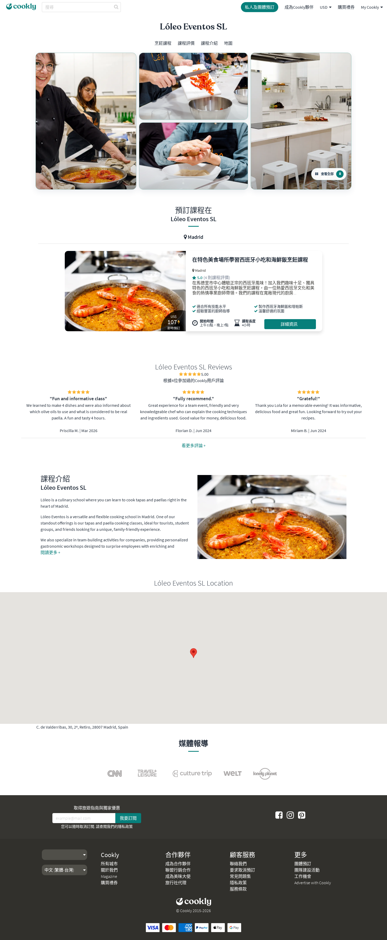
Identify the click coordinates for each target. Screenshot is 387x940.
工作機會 (302, 876)
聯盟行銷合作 (178, 870)
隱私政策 (125, 826)
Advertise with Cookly (312, 882)
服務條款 (238, 889)
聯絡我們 (238, 863)
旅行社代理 (175, 882)
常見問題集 (240, 876)
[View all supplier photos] (86, 121)
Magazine (109, 876)
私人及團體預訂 (259, 7)
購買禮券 (346, 7)
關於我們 (109, 870)
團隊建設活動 (307, 870)
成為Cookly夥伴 (299, 7)
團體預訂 (302, 863)
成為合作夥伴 (178, 863)
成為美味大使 (178, 876)
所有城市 (109, 863)
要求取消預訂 (242, 870)
